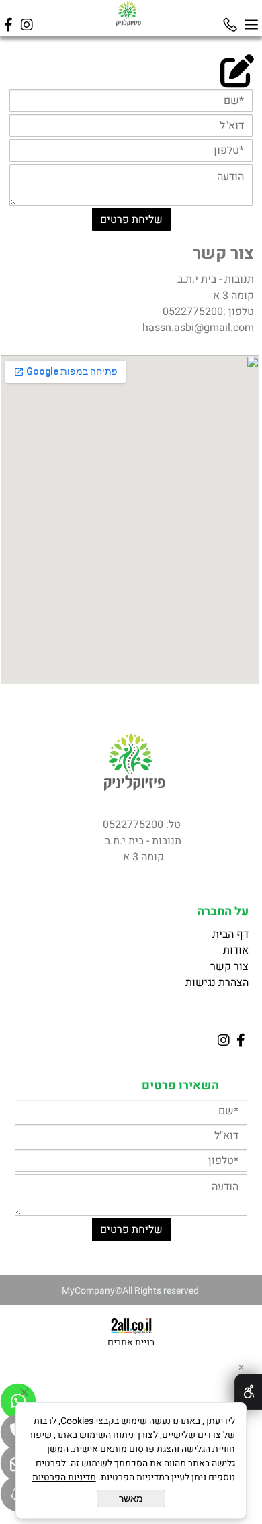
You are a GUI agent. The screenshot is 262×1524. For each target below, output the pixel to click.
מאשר (131, 1498)
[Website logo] (128, 13)
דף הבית (229, 934)
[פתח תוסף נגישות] (248, 1392)
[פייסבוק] (8, 18)
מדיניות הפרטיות (64, 1477)
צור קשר (223, 253)
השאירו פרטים (180, 1086)
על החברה (223, 912)
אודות (236, 950)
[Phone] (229, 18)
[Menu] (251, 18)
